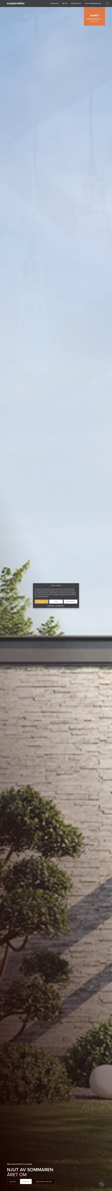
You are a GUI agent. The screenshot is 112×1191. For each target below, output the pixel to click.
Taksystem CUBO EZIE (43, 1182)
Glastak (13, 1182)
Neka (56, 601)
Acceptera (41, 601)
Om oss (64, 3)
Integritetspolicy (59, 605)
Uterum (26, 1182)
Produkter (54, 3)
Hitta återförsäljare (93, 3)
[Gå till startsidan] (15, 3)
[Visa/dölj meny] (107, 3)
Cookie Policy (51, 605)
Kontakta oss (76, 3)
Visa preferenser (70, 601)
